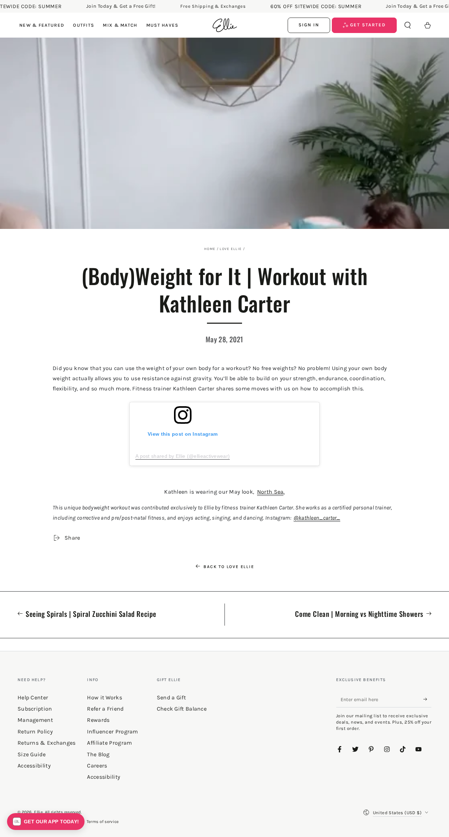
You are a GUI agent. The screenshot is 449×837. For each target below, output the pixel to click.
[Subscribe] (427, 699)
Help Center (33, 697)
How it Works (104, 697)
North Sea (270, 491)
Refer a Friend (105, 708)
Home (209, 249)
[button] (407, 25)
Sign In (309, 24)
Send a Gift (171, 697)
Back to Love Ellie (228, 566)
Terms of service (103, 821)
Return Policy (35, 731)
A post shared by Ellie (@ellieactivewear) (182, 456)
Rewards (98, 720)
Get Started (367, 24)
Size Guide (32, 754)
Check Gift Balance (182, 708)
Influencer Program (112, 731)
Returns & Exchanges (47, 742)
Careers (97, 765)
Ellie (38, 812)
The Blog (98, 754)
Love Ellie (231, 249)
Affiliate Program (109, 742)
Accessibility (103, 776)
